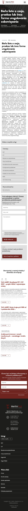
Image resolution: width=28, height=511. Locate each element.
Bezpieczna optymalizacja (9, 158)
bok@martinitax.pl (14, 428)
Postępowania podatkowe (9, 167)
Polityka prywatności (21, 394)
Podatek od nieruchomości (9, 173)
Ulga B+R (3, 457)
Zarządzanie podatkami (8, 170)
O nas (2, 473)
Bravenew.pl (14, 507)
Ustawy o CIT (21, 70)
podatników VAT (5, 82)
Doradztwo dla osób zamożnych (10, 164)
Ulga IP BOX (4, 461)
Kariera (3, 484)
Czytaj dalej (4, 302)
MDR (4, 176)
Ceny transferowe (7, 161)
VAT (4, 152)
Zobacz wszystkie (5, 439)
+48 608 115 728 (14, 429)
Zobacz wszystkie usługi (9, 142)
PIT (6, 279)
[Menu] (24, 2)
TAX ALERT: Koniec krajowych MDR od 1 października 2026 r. (13, 308)
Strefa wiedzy (14, 25)
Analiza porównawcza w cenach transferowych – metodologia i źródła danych (13, 336)
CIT (3, 155)
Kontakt (3, 487)
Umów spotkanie (5, 480)
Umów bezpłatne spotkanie (11, 256)
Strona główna (4, 25)
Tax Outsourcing (7, 179)
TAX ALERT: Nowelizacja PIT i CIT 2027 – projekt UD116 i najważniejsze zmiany (13, 284)
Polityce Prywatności (15, 234)
